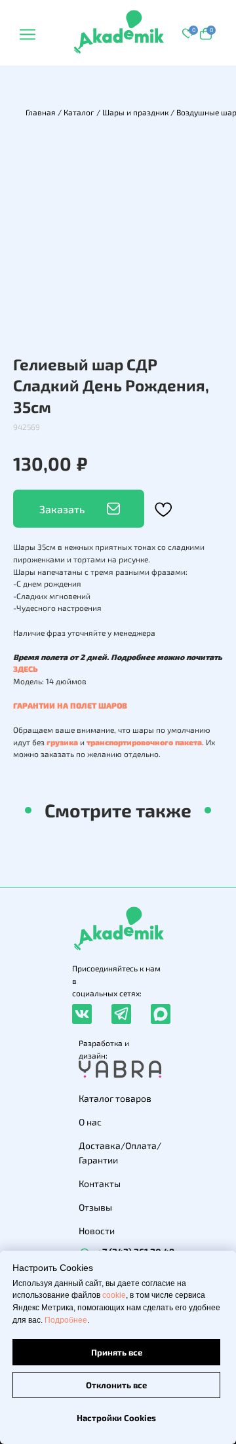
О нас (90, 1121)
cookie (114, 1295)
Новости (97, 1230)
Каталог (79, 112)
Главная (41, 112)
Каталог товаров (115, 1098)
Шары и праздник (135, 112)
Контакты (100, 1183)
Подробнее (66, 1320)
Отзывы (95, 1207)
